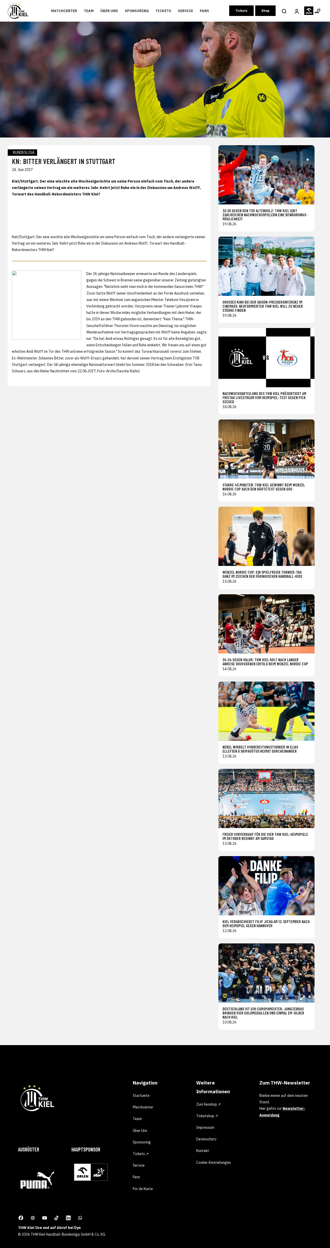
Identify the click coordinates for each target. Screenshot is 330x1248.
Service (185, 10)
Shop (265, 11)
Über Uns (109, 10)
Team (89, 10)
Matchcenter (64, 10)
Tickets (163, 10)
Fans (204, 10)
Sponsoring (137, 10)
